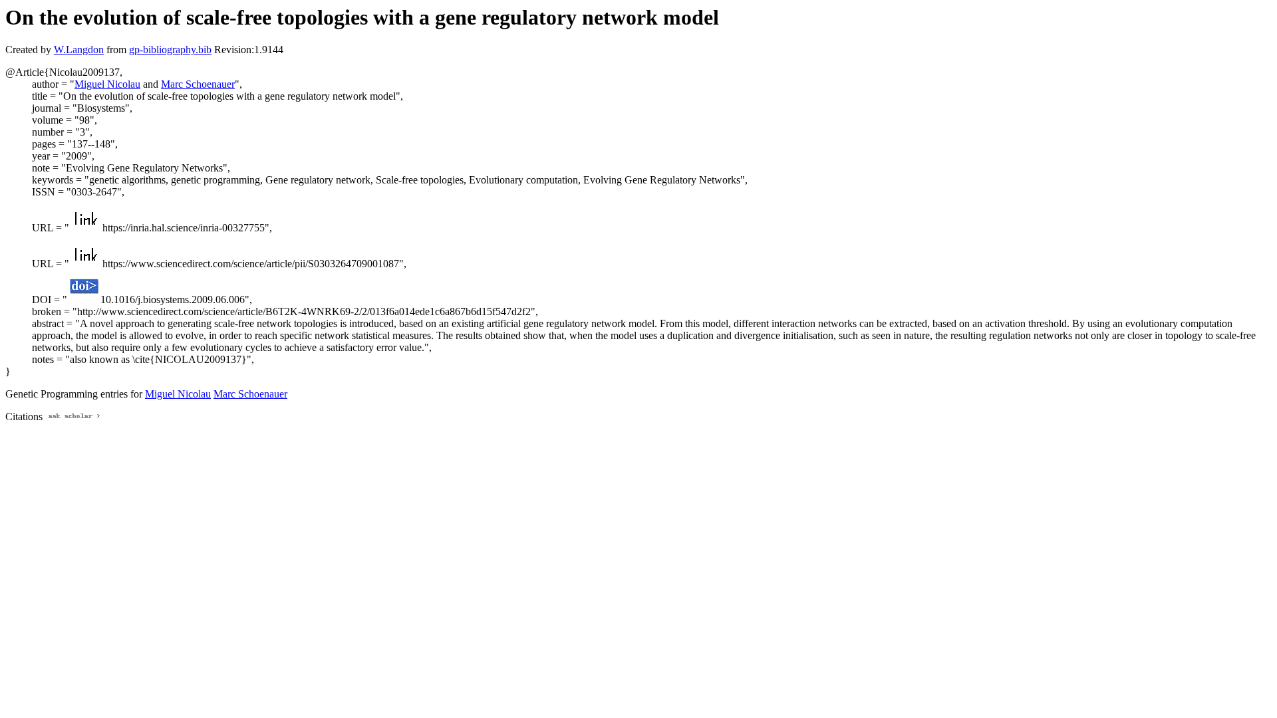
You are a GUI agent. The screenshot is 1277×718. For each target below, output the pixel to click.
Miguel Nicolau (107, 84)
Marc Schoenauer (198, 84)
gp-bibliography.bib (170, 49)
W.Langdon (79, 49)
